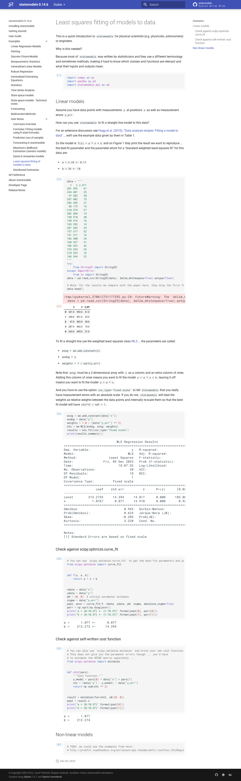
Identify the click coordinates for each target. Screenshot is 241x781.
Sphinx (27, 776)
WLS (134, 341)
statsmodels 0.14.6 (20, 20)
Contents (198, 20)
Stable (57, 4)
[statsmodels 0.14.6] (11, 4)
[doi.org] (230, 775)
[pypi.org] (223, 775)
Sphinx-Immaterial (52, 776)
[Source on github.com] (217, 775)
